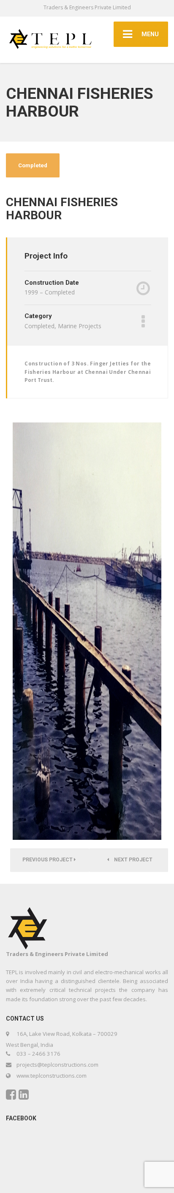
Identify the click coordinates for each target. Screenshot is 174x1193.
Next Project (132, 860)
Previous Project (48, 860)
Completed (32, 165)
